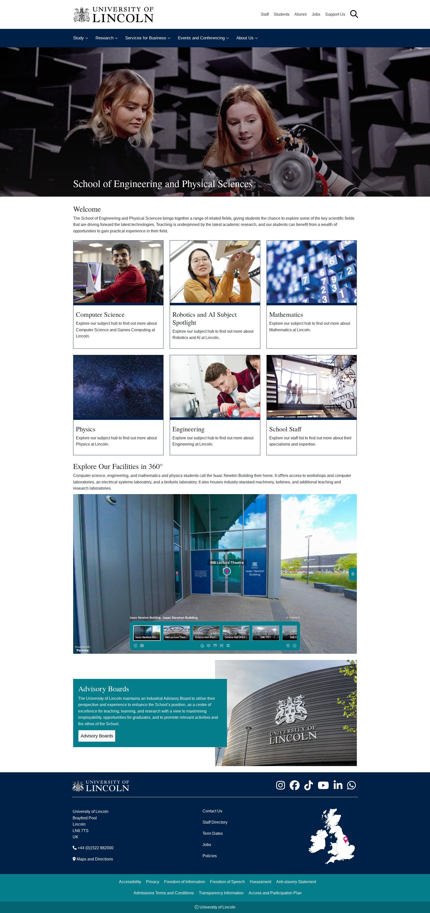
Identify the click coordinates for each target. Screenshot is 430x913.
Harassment (260, 882)
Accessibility (130, 882)
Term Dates (213, 833)
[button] (354, 14)
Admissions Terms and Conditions (164, 893)
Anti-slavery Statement (296, 882)
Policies (210, 856)
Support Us (335, 14)
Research (104, 38)
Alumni (300, 14)
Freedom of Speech (227, 882)
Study (78, 38)
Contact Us (212, 811)
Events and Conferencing (201, 38)
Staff (265, 14)
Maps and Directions (95, 859)
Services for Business (145, 38)
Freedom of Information (184, 882)
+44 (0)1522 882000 (95, 848)
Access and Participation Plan (275, 893)
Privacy (152, 882)
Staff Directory (215, 822)
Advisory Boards (97, 735)
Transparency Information (221, 893)
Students (281, 14)
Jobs (316, 14)
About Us (245, 38)
